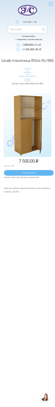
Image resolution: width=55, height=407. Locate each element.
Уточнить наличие (28, 173)
